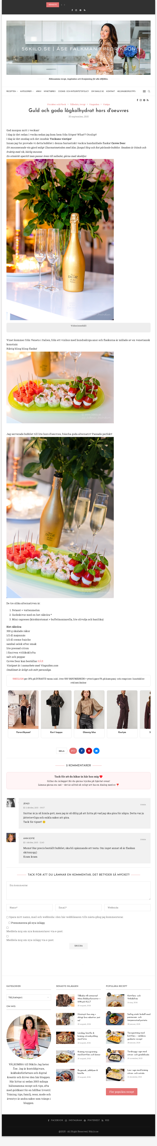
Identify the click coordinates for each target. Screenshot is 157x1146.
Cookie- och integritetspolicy (73, 91)
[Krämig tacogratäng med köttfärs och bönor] (65, 1056)
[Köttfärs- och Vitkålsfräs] (115, 1000)
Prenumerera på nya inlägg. (28, 922)
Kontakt (110, 91)
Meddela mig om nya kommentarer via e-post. (34, 931)
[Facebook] (72, 10)
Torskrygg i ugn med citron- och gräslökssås (138, 1053)
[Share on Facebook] (82, 751)
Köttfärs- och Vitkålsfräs (134, 997)
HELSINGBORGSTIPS (126, 91)
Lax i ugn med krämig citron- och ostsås (137, 1071)
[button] (61, 4)
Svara (143, 805)
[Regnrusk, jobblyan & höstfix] (65, 1075)
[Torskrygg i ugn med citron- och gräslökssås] (115, 1056)
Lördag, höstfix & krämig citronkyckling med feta (88, 1036)
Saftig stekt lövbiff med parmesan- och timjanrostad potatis (138, 1017)
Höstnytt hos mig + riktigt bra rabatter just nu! (89, 1017)
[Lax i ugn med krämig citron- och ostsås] (115, 1075)
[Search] (149, 91)
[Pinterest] (80, 10)
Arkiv (38, 91)
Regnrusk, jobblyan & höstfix (88, 1072)
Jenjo (26, 804)
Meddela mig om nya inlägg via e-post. (30, 940)
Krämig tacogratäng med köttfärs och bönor (89, 1053)
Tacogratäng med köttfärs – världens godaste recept (136, 1036)
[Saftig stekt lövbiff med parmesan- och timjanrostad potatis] (115, 1019)
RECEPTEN (11, 91)
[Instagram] (76, 10)
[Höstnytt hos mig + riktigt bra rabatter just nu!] (65, 1019)
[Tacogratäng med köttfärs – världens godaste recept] (115, 1038)
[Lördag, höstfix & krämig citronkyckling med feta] (65, 1038)
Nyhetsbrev (50, 91)
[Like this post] (74, 751)
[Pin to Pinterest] (89, 751)
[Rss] (84, 10)
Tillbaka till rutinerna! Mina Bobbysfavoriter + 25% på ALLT (89, 999)
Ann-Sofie (29, 839)
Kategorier (26, 91)
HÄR (40, 661)
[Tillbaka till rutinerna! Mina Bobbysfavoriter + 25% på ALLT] (65, 1000)
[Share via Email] (96, 751)
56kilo (33, 1064)
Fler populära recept (121, 1091)
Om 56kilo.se (97, 91)
